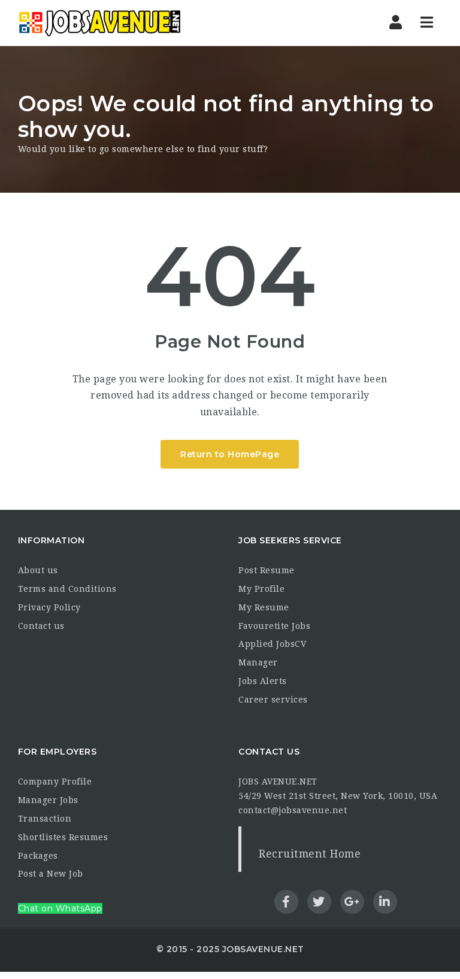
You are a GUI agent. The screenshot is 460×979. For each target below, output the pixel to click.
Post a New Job (50, 873)
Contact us (41, 626)
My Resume (263, 607)
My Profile (261, 589)
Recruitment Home (310, 854)
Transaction (45, 818)
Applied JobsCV (272, 644)
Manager (258, 662)
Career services (273, 699)
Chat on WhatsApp (60, 908)
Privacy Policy (49, 607)
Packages (38, 856)
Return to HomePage (229, 454)
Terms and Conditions (67, 589)
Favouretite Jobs (274, 626)
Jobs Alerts (262, 681)
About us (38, 570)
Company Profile (55, 781)
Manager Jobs (48, 800)
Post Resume (266, 570)
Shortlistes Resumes (63, 837)
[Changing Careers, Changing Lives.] (99, 22)
